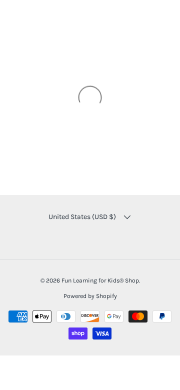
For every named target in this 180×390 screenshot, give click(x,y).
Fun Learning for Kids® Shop (100, 280)
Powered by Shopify (90, 296)
